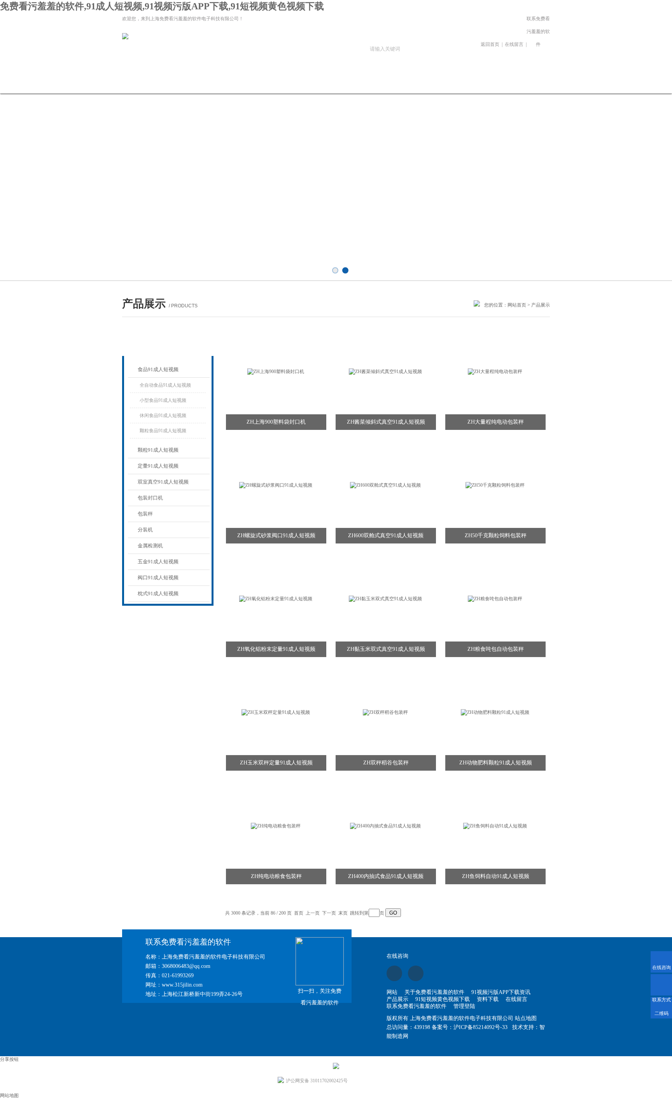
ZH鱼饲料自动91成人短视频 (495, 876)
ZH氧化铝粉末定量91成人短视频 (276, 649)
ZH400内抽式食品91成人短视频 (386, 876)
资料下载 (382, 82)
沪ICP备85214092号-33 (480, 1027)
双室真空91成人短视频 (163, 482)
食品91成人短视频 (158, 369)
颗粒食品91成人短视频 (163, 430)
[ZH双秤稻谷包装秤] (385, 712)
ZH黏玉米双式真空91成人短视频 (386, 649)
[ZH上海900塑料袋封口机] (275, 371)
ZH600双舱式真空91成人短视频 (386, 535)
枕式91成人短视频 (158, 593)
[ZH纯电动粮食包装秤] (276, 825)
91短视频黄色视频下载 (329, 86)
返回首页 (490, 44)
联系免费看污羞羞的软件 (538, 31)
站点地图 (526, 1018)
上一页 (313, 913)
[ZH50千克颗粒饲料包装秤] (495, 484)
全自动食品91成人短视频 (165, 385)
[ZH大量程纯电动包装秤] (495, 371)
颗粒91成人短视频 (158, 450)
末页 (343, 913)
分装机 (145, 530)
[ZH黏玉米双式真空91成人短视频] (385, 598)
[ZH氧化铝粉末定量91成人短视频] (275, 598)
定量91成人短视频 (158, 466)
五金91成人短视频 (158, 561)
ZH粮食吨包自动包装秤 (495, 649)
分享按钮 (9, 1059)
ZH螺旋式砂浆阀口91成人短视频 (276, 535)
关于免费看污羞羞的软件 (171, 86)
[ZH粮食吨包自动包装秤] (495, 598)
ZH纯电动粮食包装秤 (276, 876)
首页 (298, 913)
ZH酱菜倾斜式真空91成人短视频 (386, 422)
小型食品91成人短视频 (163, 400)
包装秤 (145, 514)
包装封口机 (150, 498)
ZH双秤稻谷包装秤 (386, 763)
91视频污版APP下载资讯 (224, 86)
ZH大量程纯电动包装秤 (495, 422)
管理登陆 (464, 1006)
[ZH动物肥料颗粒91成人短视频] (495, 712)
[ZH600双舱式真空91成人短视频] (385, 484)
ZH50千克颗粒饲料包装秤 (496, 535)
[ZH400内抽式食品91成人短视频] (385, 825)
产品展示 (277, 82)
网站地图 (9, 1095)
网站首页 (119, 82)
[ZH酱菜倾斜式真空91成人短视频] (385, 371)
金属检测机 (150, 546)
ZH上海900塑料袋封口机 (276, 422)
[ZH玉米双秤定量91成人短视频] (276, 712)
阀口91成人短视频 (158, 577)
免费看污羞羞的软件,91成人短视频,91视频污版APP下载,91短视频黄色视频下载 (162, 6)
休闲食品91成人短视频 (163, 415)
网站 (392, 992)
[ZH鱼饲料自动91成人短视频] (495, 825)
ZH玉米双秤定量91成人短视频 (276, 763)
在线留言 (514, 44)
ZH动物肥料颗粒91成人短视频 (495, 763)
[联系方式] (661, 985)
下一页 (329, 913)
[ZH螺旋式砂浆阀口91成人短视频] (275, 484)
